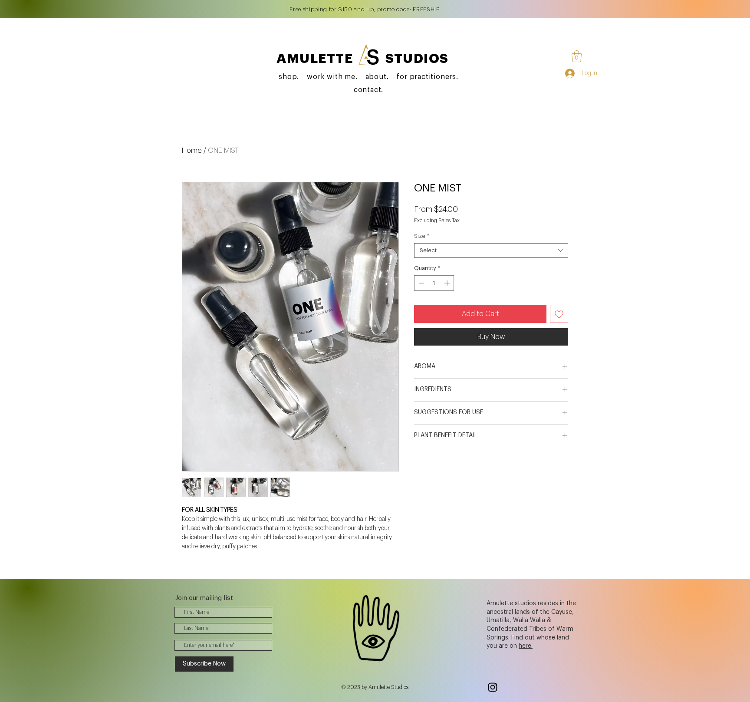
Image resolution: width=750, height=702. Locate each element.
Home (192, 150)
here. (526, 646)
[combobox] (491, 250)
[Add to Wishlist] (559, 314)
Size (421, 236)
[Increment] (448, 283)
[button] (577, 56)
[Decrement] (420, 283)
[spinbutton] (434, 283)
